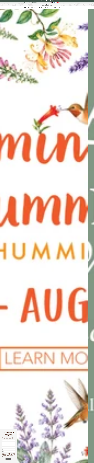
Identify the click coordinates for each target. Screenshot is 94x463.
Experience (46, 7)
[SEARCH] (59, 7)
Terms (2, 456)
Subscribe (8, 459)
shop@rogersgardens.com (34, 2)
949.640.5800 (28, 2)
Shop (25, 7)
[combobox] (3, 443)
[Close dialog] (15, 429)
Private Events (34, 8)
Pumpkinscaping (30, 7)
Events (55, 7)
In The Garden (41, 7)
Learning (51, 7)
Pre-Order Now (47, 1)
